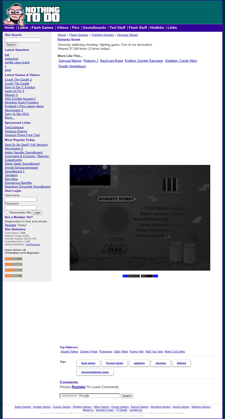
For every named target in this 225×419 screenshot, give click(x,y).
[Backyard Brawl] (149, 277)
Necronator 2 (14, 110)
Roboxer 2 (90, 61)
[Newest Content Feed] (13, 260)
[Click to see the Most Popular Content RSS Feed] (13, 265)
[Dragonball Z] (131, 277)
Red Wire (11, 179)
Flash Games (42, 28)
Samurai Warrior (70, 61)
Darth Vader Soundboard (22, 163)
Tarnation (11, 175)
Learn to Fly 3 (14, 91)
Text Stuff (117, 28)
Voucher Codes (105, 410)
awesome (11, 58)
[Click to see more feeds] (13, 277)
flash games (88, 363)
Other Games (101, 406)
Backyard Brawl (111, 61)
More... (10, 117)
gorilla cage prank (17, 62)
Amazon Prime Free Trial (22, 135)
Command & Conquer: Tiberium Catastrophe (27, 158)
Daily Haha (121, 351)
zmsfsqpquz (33, 244)
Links (172, 28)
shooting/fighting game (95, 372)
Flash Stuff (138, 28)
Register (79, 387)
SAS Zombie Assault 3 (20, 98)
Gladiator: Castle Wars (181, 61)
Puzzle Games (120, 406)
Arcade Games (42, 406)
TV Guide (121, 410)
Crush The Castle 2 (18, 79)
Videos (63, 28)
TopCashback (14, 127)
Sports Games (180, 406)
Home (9, 28)
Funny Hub (136, 351)
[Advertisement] (139, 116)
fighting (181, 363)
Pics (75, 28)
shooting (161, 363)
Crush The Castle (17, 83)
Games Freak (89, 351)
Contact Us (135, 410)
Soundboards (94, 28)
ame (8, 70)
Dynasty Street (127, 35)
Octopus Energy (16, 131)
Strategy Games (200, 406)
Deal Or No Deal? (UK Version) (26, 144)
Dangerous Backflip (18, 183)
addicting (139, 363)
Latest (23, 28)
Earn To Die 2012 (17, 114)
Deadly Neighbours (72, 66)
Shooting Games (161, 406)
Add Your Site (154, 351)
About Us (88, 410)
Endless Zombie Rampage (144, 61)
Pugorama (105, 351)
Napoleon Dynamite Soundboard (27, 186)
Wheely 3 (11, 95)
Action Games (23, 406)
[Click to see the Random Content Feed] (13, 271)
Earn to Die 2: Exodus (20, 87)
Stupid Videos (69, 351)
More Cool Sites (175, 351)
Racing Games (140, 406)
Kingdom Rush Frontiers (22, 102)
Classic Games (62, 406)
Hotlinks (157, 28)
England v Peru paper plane (24, 106)
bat (7, 54)
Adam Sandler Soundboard (24, 152)
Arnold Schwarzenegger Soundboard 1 (21, 169)
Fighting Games (103, 35)
